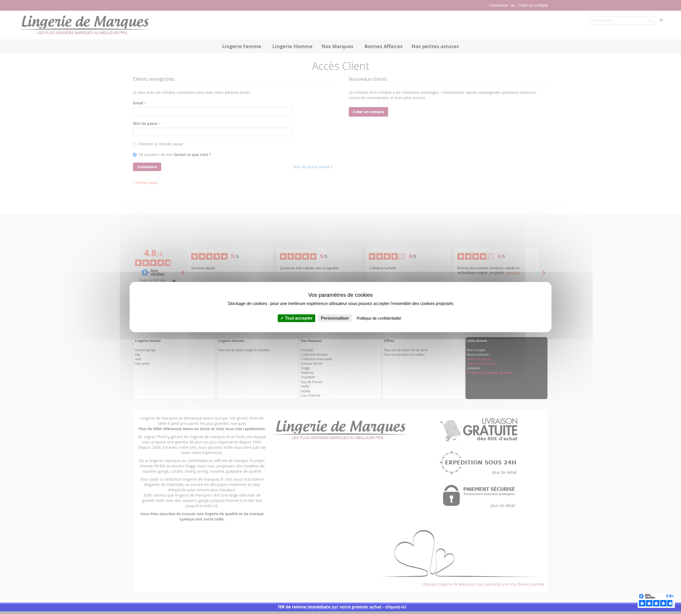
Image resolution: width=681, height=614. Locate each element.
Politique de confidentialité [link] (379, 318)
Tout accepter (298, 318)
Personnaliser (335, 318)
